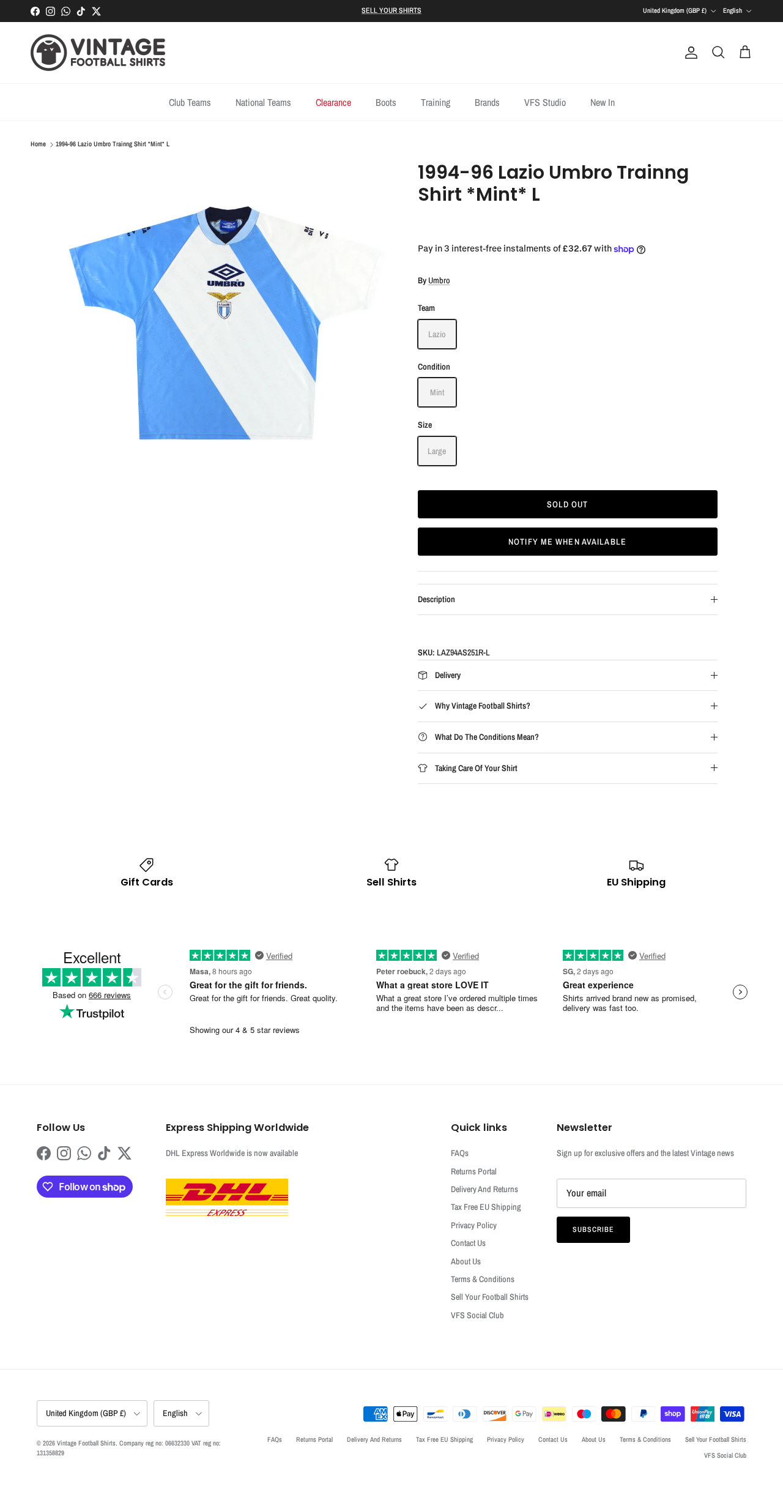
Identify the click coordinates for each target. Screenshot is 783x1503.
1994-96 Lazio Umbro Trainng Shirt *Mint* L (112, 144)
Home (38, 144)
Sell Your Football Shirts (490, 1296)
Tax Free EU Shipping (486, 1206)
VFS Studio (545, 102)
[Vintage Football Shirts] (98, 52)
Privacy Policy (474, 1225)
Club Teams (190, 102)
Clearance (333, 102)
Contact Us (468, 1242)
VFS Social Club (477, 1315)
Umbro (439, 280)
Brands (487, 102)
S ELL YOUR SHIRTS (391, 10)
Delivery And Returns (484, 1189)
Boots (386, 102)
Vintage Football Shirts (86, 1443)
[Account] (689, 52)
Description (436, 599)
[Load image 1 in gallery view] (228, 324)
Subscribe (593, 1229)
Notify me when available (567, 541)
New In (602, 102)
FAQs (460, 1152)
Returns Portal (474, 1171)
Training (435, 102)
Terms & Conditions (482, 1279)
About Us (466, 1261)
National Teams (263, 102)
